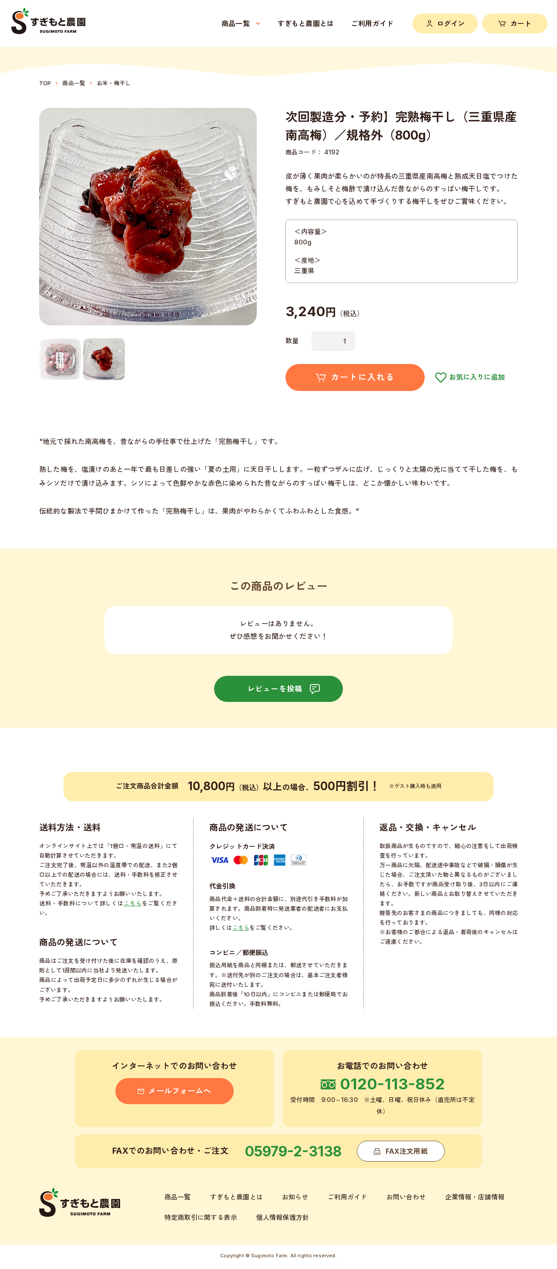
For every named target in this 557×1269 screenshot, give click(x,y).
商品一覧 (73, 83)
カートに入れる (362, 377)
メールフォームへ (179, 1090)
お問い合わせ (406, 1197)
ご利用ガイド (372, 23)
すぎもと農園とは (306, 23)
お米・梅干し (114, 83)
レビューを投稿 (274, 689)
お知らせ (295, 1197)
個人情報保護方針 (282, 1217)
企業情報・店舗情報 (474, 1197)
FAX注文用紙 (407, 1151)
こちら (133, 903)
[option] (60, 359)
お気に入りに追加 (477, 377)
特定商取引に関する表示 (200, 1217)
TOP (45, 83)
